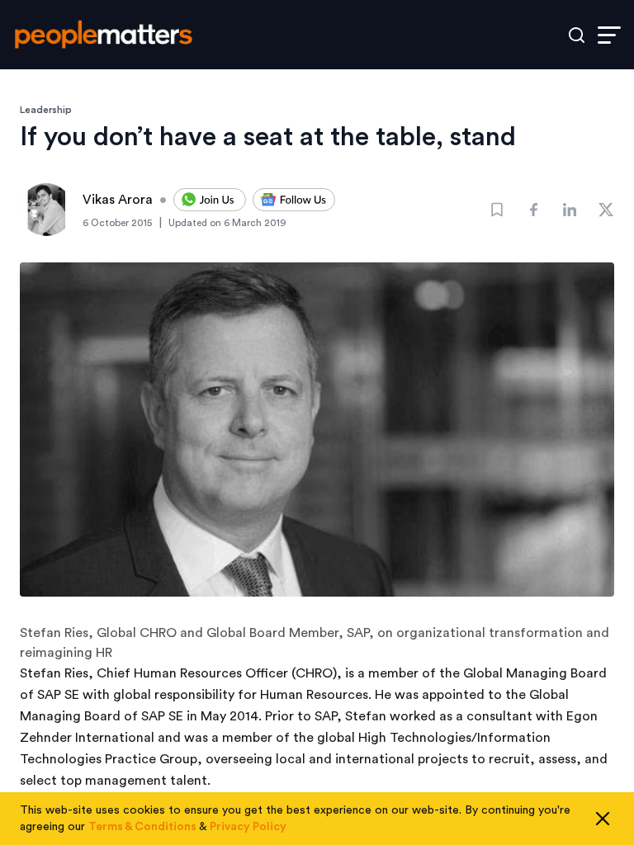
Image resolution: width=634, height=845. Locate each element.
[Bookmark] (497, 209)
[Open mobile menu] (609, 35)
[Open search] (576, 35)
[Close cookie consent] (602, 818)
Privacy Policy (248, 827)
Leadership (46, 110)
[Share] (533, 209)
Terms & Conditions (142, 827)
